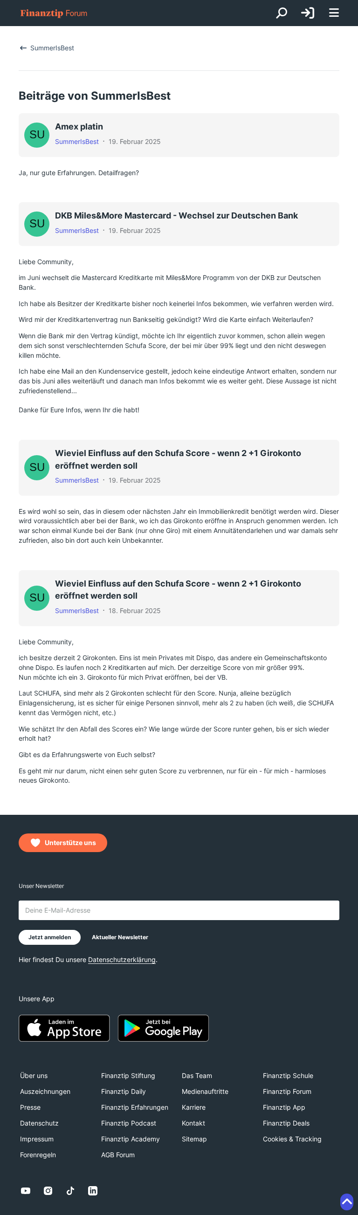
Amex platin (79, 126)
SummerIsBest (77, 141)
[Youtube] (25, 1190)
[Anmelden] (307, 13)
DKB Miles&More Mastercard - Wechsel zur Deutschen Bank (176, 215)
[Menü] (333, 13)
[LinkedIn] (92, 1190)
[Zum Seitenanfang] (346, 1202)
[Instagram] (48, 1190)
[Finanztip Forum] (54, 13)
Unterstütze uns (70, 842)
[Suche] (281, 13)
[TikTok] (70, 1190)
